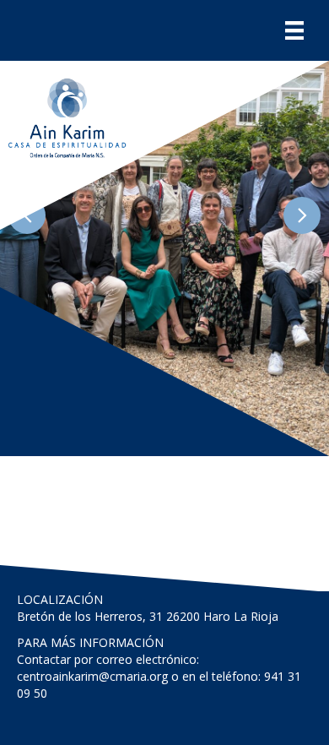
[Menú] (294, 30)
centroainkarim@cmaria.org (92, 676)
